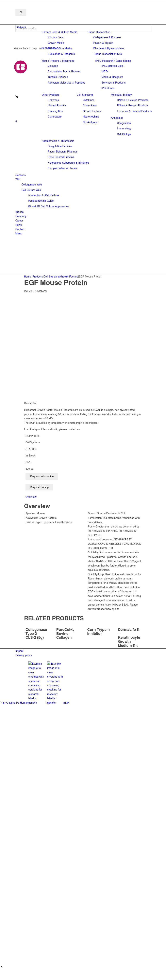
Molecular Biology (121, 94)
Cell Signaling (85, 94)
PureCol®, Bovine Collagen (65, 633)
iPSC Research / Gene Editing (113, 60)
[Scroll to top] (1, 967)
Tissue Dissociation (98, 32)
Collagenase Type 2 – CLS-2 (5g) (36, 633)
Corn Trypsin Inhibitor (98, 631)
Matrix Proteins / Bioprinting (58, 60)
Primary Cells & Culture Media (59, 32)
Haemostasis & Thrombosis (58, 141)
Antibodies (117, 118)
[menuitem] (83, 27)
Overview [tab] (31, 497)
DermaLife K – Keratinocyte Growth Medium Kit (129, 637)
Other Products (51, 94)
